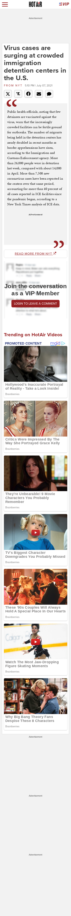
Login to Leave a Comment (35, 304)
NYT (14, 85)
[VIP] (64, 4)
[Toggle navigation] (5, 4)
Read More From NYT (34, 254)
